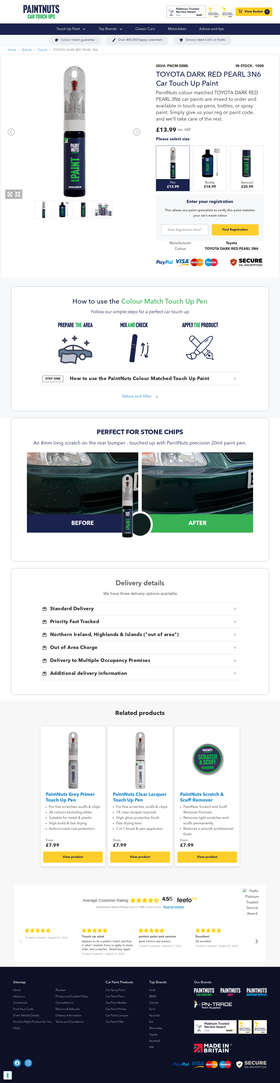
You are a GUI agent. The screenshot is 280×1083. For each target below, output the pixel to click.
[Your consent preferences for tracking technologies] (8, 1075)
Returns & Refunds (68, 1009)
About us (19, 996)
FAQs (16, 1028)
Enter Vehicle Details (26, 1015)
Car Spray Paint (115, 990)
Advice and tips (211, 29)
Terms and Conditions (70, 1022)
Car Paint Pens (115, 996)
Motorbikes (177, 29)
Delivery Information (69, 1015)
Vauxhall (154, 1041)
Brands (27, 50)
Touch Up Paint (68, 29)
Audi (152, 990)
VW (151, 1047)
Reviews (61, 990)
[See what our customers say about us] (186, 12)
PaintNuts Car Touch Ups (41, 12)
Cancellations (64, 1002)
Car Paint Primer (116, 1009)
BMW (152, 996)
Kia (151, 1022)
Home (12, 50)
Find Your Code (23, 1009)
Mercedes (155, 1028)
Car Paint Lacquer (117, 1015)
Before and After (136, 396)
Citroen (154, 1002)
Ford (152, 1009)
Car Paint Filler (115, 1022)
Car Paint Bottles (116, 1002)
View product (73, 857)
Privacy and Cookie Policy (72, 996)
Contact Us (20, 1002)
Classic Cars (145, 29)
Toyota (42, 50)
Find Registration (235, 229)
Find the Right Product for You (32, 1022)
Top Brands (108, 29)
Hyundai (154, 1015)
